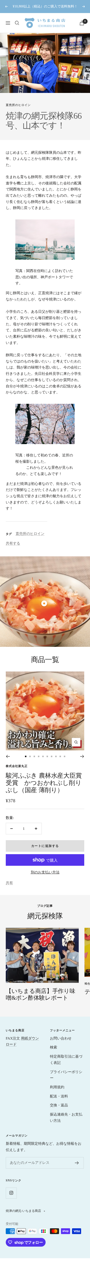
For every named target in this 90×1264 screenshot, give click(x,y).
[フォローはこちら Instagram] (11, 1192)
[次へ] (82, 756)
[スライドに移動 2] (30, 756)
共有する (13, 543)
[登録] (77, 1163)
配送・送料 (59, 1096)
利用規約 (57, 1087)
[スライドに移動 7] (51, 756)
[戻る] (8, 756)
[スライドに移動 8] (56, 756)
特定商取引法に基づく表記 (66, 1059)
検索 (53, 1047)
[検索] (17, 23)
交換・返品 (59, 1105)
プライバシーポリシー (66, 1075)
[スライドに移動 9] (60, 756)
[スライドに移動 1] (25, 756)
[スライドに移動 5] (43, 756)
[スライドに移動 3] (34, 756)
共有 (9, 883)
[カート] (81, 23)
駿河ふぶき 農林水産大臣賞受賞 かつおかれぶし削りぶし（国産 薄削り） (44, 783)
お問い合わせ (61, 1038)
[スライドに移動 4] (38, 756)
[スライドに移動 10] (64, 756)
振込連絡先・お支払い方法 (66, 1117)
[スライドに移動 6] (47, 756)
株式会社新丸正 (17, 766)
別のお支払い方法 (45, 872)
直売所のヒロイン (18, 105)
